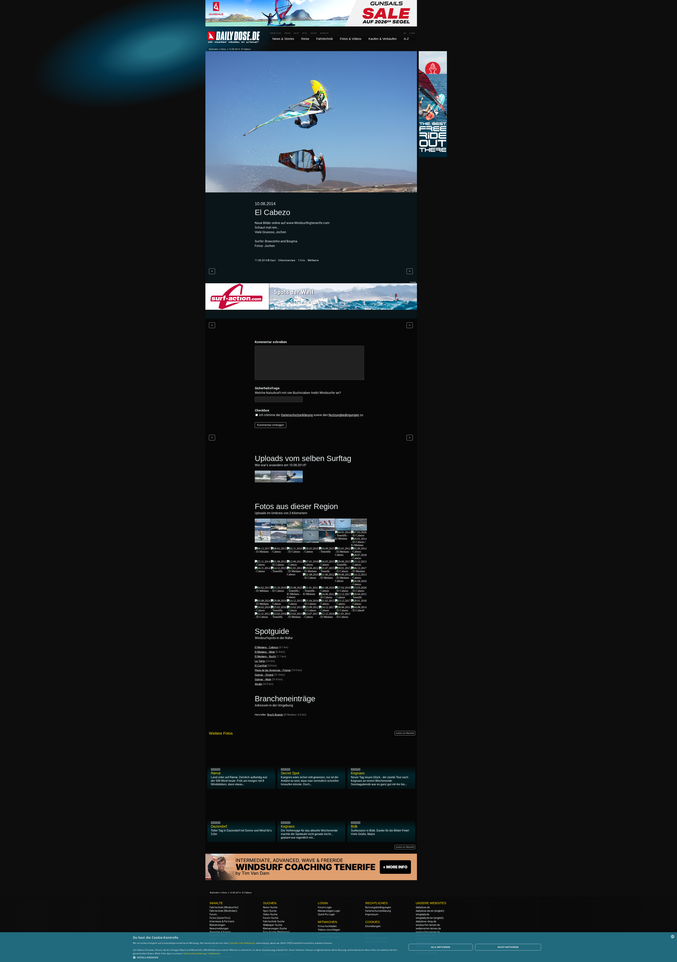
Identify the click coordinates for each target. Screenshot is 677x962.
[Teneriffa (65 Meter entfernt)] (279, 571)
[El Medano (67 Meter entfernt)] (311, 571)
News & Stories (283, 39)
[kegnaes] (279, 480)
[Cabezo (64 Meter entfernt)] (359, 564)
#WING (287, 33)
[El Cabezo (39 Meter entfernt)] (311, 540)
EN (405, 33)
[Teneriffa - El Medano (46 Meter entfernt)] (343, 538)
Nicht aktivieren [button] (508, 947)
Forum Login (325, 907)
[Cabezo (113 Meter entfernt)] (327, 610)
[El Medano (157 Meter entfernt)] (295, 616)
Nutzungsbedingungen (378, 907)
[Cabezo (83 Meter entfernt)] (327, 590)
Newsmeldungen (219, 928)
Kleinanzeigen (217, 925)
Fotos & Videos (350, 39)
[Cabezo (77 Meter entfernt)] (359, 577)
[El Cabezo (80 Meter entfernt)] (279, 590)
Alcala (258, 684)
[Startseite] (233, 41)
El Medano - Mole (265, 652)
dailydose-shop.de (426, 921)
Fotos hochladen (327, 926)
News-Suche (270, 907)
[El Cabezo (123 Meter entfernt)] (263, 616)
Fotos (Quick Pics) (220, 917)
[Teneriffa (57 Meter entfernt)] (327, 551)
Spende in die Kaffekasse (242, 943)
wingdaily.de (422, 914)
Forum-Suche (270, 917)
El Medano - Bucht (265, 656)
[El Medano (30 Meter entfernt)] (327, 528)
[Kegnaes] (263, 480)
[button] (266, 957)
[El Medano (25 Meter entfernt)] (263, 528)
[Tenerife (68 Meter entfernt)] (327, 571)
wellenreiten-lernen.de (428, 928)
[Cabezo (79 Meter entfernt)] (359, 584)
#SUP (296, 33)
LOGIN (412, 33)
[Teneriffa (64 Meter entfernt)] (343, 564)
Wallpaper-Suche (272, 925)
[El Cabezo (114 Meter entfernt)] (343, 610)
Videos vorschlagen (329, 929)
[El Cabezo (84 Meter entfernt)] (343, 590)
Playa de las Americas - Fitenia (273, 670)
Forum (213, 914)
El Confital (261, 665)
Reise (305, 39)
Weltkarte (313, 260)
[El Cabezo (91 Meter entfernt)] (311, 603)
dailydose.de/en (425, 910)
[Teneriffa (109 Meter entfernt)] (279, 610)
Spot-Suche (270, 910)
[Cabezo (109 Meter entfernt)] (359, 603)
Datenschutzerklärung (297, 415)
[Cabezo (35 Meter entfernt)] (279, 540)
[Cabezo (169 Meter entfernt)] (311, 616)
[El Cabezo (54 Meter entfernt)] (295, 551)
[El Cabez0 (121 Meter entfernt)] (359, 610)
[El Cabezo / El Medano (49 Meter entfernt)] (359, 545)
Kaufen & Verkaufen (382, 39)
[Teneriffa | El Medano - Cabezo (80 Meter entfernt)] (295, 597)
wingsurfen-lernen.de (428, 932)
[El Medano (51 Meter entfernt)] (263, 551)
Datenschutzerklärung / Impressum (202, 953)
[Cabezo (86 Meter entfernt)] (279, 603)
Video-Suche (270, 914)
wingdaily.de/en (424, 917)
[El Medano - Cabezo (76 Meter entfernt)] (343, 580)
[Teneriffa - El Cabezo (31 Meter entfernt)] (343, 528)
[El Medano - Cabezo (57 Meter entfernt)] (343, 554)
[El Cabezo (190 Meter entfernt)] (343, 616)
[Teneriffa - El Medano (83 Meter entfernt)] (311, 593)
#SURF (313, 33)
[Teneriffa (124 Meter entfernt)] (279, 616)
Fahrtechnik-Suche (274, 921)
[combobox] (672, 936)
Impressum (371, 914)
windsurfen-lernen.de (428, 925)
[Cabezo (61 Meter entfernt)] (311, 564)
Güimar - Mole (263, 679)
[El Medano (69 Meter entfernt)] (359, 571)
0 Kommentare (286, 260)
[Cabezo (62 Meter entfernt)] (327, 564)
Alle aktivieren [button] (440, 947)
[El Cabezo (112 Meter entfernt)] (311, 610)
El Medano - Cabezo (266, 647)
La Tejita (260, 661)
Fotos (223, 49)
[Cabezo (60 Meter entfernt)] (263, 564)
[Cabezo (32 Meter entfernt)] (359, 528)
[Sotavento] (295, 480)
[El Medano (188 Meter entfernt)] (327, 616)
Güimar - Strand (264, 674)
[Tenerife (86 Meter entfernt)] (359, 597)
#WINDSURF (275, 33)
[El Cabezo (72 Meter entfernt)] (311, 577)
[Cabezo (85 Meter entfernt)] (343, 597)
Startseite (213, 49)
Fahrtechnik (324, 39)
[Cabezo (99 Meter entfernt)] (327, 603)
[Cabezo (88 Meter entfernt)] (295, 603)
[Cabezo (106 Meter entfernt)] (343, 603)
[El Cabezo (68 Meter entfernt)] (343, 571)
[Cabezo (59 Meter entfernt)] (359, 551)
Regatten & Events (220, 932)
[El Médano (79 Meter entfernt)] (263, 590)
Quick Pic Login (326, 914)
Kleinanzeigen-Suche (275, 928)
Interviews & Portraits (222, 921)
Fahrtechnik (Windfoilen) (223, 910)
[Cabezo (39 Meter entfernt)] (327, 540)
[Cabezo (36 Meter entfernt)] (295, 540)
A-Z (406, 39)
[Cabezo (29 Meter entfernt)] (311, 528)
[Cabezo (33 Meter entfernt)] (263, 540)
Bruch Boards (275, 714)
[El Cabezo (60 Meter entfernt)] (279, 564)
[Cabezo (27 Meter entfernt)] (279, 528)
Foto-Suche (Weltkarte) (276, 932)
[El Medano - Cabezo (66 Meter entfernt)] (295, 574)
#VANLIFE (324, 33)
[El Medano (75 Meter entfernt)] (327, 577)
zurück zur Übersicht (405, 733)
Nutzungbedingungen (344, 415)
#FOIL (304, 33)
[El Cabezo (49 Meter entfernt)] (359, 535)
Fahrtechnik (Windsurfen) (224, 907)
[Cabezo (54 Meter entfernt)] (279, 551)
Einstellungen (373, 926)
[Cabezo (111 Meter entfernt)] (295, 610)
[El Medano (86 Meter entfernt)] (263, 603)
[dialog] (338, 947)
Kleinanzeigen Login (329, 910)
